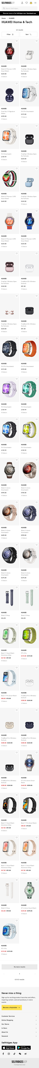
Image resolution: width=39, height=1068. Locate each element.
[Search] (4, 8)
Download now (31, 13)
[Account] (22, 3)
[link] (9, 70)
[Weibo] (25, 1055)
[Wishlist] (27, 3)
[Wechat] (20, 1055)
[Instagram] (8, 1055)
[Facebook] (3, 1055)
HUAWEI (11, 18)
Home (4, 18)
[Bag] (31, 3)
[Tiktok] (14, 1055)
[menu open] (35, 3)
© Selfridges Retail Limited (19, 1064)
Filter (9, 34)
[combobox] (21, 8)
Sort (27, 34)
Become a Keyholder (10, 1007)
